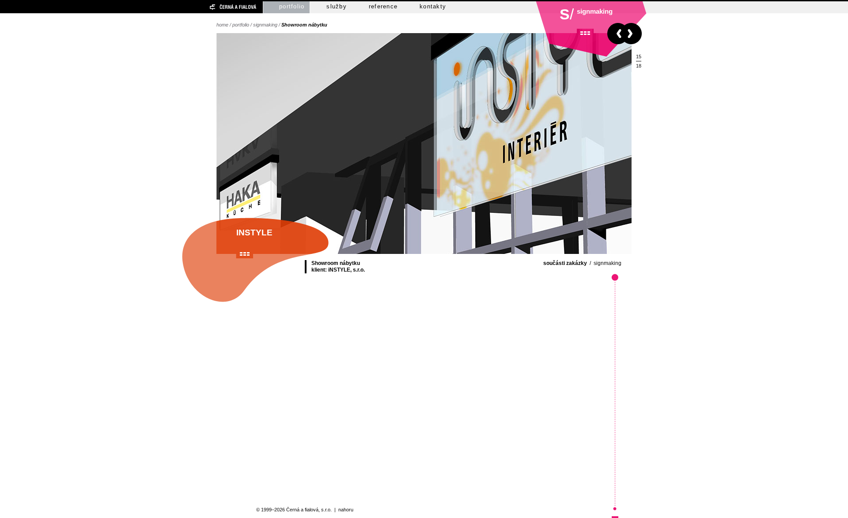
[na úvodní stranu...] (217, 7)
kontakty (433, 7)
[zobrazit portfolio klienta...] (244, 254)
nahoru (345, 509)
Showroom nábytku (304, 24)
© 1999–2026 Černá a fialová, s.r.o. (294, 509)
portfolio (291, 7)
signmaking (265, 24)
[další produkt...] (633, 33)
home (222, 24)
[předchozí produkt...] (616, 33)
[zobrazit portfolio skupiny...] (585, 33)
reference (383, 7)
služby (336, 7)
